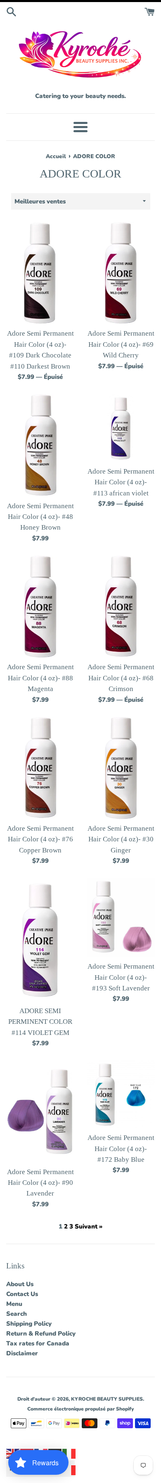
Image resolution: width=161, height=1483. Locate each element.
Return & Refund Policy (41, 1333)
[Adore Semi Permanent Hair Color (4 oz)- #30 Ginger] (121, 768)
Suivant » (88, 1226)
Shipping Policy (29, 1324)
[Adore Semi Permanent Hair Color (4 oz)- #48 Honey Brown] (40, 445)
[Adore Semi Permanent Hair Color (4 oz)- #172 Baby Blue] (121, 1094)
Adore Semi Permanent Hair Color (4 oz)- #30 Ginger (121, 839)
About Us (19, 1284)
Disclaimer (22, 1353)
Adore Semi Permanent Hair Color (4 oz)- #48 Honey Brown (40, 517)
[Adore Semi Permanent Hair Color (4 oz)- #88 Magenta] (40, 607)
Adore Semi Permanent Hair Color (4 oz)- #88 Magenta (40, 678)
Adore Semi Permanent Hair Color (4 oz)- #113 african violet (121, 482)
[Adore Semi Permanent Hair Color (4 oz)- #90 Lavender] (40, 1111)
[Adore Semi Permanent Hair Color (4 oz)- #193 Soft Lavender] (121, 917)
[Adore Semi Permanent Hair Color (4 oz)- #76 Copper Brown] (40, 768)
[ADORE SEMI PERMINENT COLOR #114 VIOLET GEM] (40, 940)
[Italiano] (69, 1453)
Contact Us (22, 1294)
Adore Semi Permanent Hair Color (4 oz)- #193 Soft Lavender (121, 977)
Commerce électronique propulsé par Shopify (80, 1409)
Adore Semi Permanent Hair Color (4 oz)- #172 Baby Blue (121, 1148)
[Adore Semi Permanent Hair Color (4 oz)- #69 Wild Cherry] (121, 273)
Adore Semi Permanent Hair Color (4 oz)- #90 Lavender (40, 1183)
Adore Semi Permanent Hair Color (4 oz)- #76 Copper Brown (40, 839)
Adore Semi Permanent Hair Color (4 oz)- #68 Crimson (121, 678)
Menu (14, 1304)
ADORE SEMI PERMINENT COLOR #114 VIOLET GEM (40, 1022)
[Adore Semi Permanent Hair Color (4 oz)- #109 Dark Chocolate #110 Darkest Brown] (40, 273)
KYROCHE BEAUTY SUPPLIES (107, 1399)
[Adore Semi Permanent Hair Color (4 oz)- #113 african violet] (121, 428)
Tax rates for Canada (37, 1343)
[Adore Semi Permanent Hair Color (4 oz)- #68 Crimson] (121, 607)
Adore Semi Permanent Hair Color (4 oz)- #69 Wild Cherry (121, 344)
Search (16, 1314)
